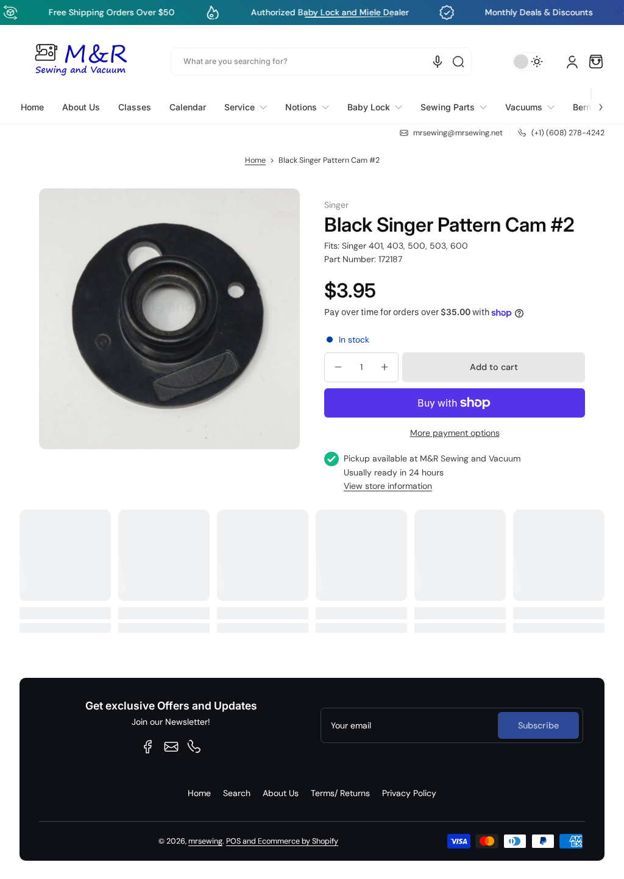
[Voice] (437, 61)
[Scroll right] (592, 100)
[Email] (171, 746)
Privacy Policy (409, 793)
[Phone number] (194, 746)
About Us (281, 793)
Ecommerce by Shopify (298, 841)
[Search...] (458, 61)
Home (255, 160)
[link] (245, 107)
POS (233, 841)
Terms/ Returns (340, 793)
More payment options (455, 432)
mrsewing (205, 841)
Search (236, 793)
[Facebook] (148, 746)
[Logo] (80, 61)
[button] (595, 61)
